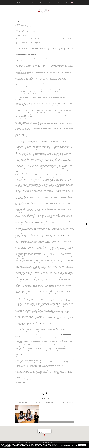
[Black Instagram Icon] (86, 228)
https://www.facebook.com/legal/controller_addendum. (24, 317)
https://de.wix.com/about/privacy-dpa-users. (37, 111)
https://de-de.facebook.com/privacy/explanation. (29, 308)
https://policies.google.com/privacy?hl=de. (57, 352)
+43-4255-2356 (68, 402)
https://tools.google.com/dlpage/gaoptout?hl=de (61, 362)
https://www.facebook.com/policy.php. (21, 324)
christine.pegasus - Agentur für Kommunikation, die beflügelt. (30, 42)
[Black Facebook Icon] (86, 224)
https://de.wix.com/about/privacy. (41, 108)
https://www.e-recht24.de (22, 354)
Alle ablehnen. (74, 445)
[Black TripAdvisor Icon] (86, 220)
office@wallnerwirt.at (21, 29)
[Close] (87, 445)
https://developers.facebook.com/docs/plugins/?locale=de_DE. (39, 302)
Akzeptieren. (82, 445)
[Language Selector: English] (71, 2)
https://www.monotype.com (66, 334)
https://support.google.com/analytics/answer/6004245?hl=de (30, 360)
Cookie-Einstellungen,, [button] (65, 445)
